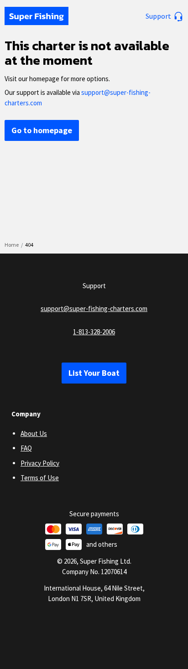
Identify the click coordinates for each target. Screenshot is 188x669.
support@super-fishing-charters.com (94, 308)
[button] (164, 16)
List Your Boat (94, 373)
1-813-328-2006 (94, 331)
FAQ (26, 448)
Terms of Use (40, 477)
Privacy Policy (40, 463)
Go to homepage (41, 130)
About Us (34, 433)
